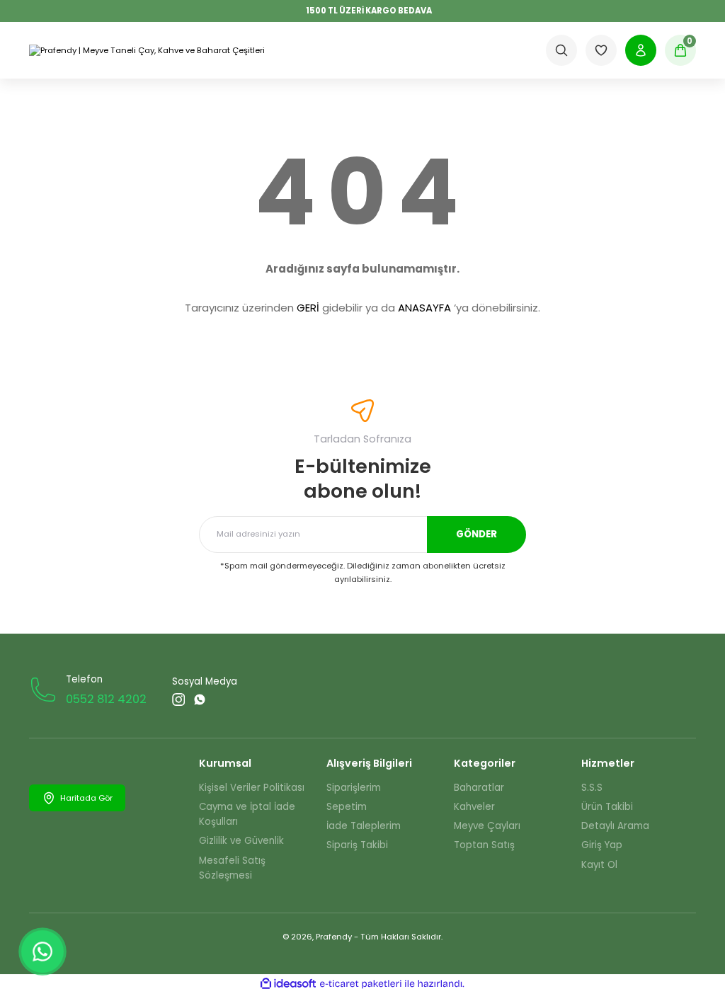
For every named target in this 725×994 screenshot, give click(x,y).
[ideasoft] (288, 984)
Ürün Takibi (607, 806)
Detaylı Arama (615, 826)
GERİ (308, 307)
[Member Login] (640, 50)
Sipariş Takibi (357, 845)
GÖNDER (476, 534)
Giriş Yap (601, 845)
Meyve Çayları (487, 826)
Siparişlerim (353, 787)
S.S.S (592, 787)
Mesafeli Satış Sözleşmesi (232, 868)
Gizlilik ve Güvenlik (241, 840)
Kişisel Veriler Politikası (251, 787)
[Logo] (147, 51)
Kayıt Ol (599, 865)
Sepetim (346, 806)
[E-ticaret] (360, 984)
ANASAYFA (424, 307)
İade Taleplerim (363, 826)
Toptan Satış (484, 845)
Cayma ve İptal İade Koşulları (247, 814)
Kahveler (474, 806)
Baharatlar (479, 787)
